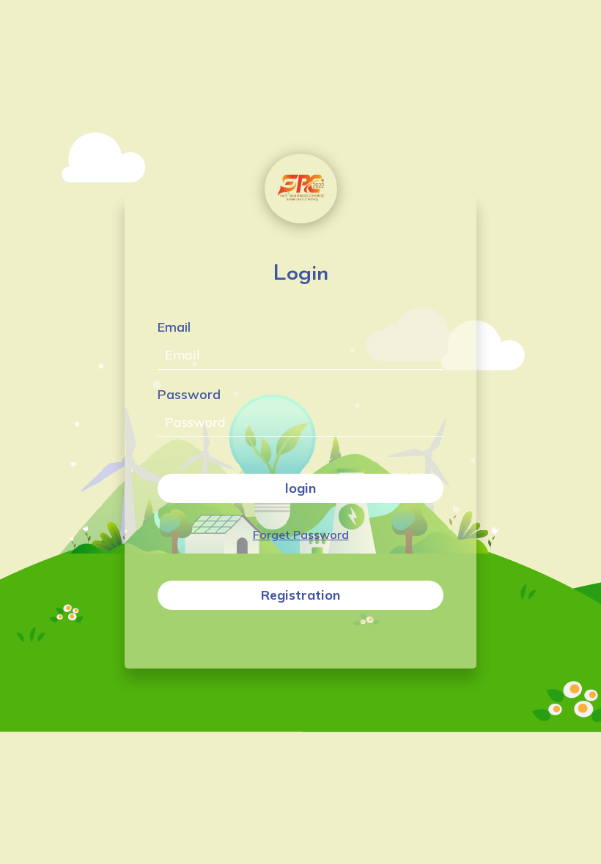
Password (189, 394)
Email (174, 327)
